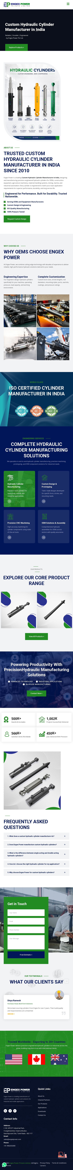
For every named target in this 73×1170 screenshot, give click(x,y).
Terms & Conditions (59, 1163)
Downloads (42, 1111)
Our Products (42, 1104)
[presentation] (60, 981)
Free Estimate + (26, 955)
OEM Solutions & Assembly (53, 523)
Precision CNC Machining (19, 523)
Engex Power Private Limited (20, 1163)
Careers (43, 1166)
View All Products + (36, 637)
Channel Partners (44, 1100)
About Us (41, 1096)
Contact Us (42, 1115)
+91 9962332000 (9, 1146)
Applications (42, 1108)
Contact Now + (36, 693)
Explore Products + (16, 47)
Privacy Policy (45, 1163)
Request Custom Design (17, 219)
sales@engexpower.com (12, 1139)
